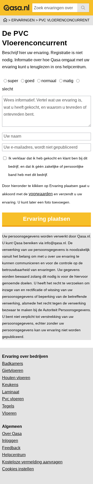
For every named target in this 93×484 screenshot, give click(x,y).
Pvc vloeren (13, 399)
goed (30, 81)
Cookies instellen (18, 469)
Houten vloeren (16, 378)
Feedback (11, 448)
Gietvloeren (12, 370)
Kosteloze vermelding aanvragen (32, 462)
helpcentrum (74, 67)
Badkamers (12, 363)
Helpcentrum (14, 455)
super (13, 81)
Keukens (10, 385)
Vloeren (9, 413)
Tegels (8, 406)
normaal (49, 81)
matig (68, 81)
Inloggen (10, 440)
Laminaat (10, 392)
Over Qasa (12, 433)
